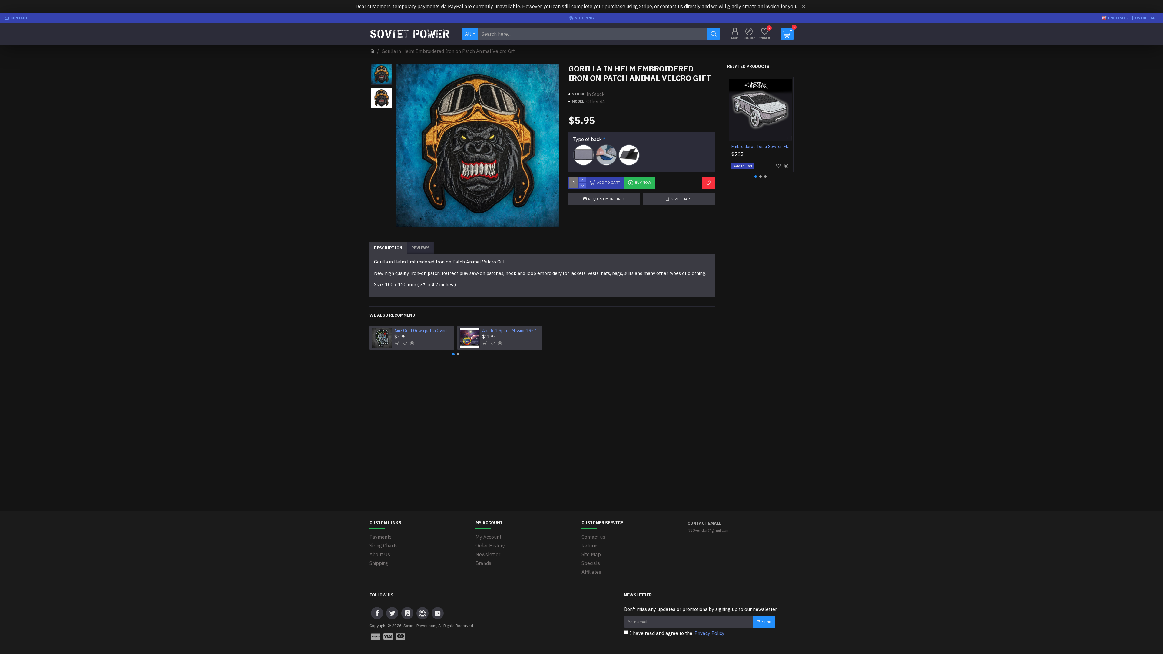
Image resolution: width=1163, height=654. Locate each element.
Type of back (587, 139)
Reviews (420, 247)
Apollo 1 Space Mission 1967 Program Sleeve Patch (511, 330)
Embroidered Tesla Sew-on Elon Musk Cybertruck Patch (761, 146)
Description (388, 247)
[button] (381, 65)
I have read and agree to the (677, 633)
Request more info (606, 199)
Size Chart (681, 199)
